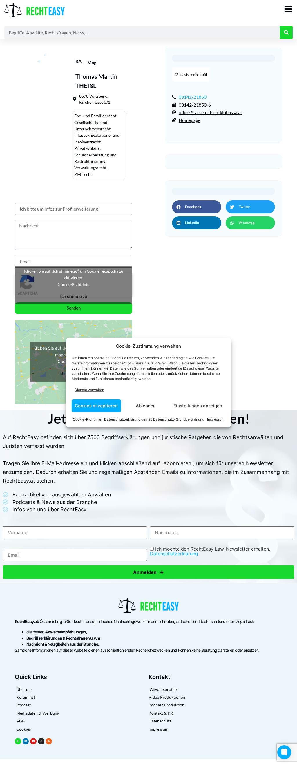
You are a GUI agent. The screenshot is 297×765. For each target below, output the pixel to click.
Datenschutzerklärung (174, 553)
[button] (196, 206)
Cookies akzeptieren (96, 405)
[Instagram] (41, 741)
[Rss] (49, 741)
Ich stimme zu (73, 296)
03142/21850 (193, 97)
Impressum (215, 419)
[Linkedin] (26, 741)
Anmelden (148, 572)
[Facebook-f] (18, 741)
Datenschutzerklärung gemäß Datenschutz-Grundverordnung (154, 419)
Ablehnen (146, 405)
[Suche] (286, 32)
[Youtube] (33, 741)
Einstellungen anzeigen (197, 405)
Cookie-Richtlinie (87, 419)
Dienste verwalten (89, 390)
